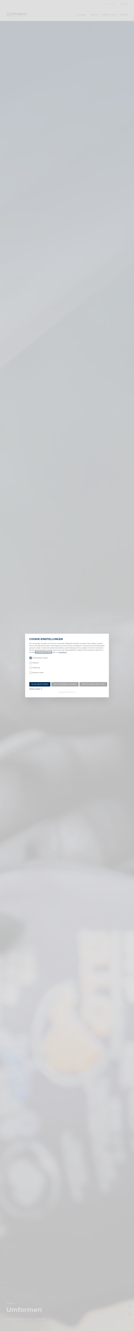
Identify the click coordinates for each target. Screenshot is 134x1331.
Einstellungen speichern (93, 684)
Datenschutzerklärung (43, 652)
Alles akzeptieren (40, 684)
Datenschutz (71, 692)
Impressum (62, 652)
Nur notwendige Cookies (64, 684)
